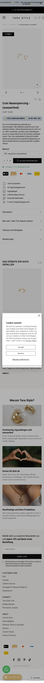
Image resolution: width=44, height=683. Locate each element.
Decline (21, 353)
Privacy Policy (31, 341)
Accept (21, 347)
